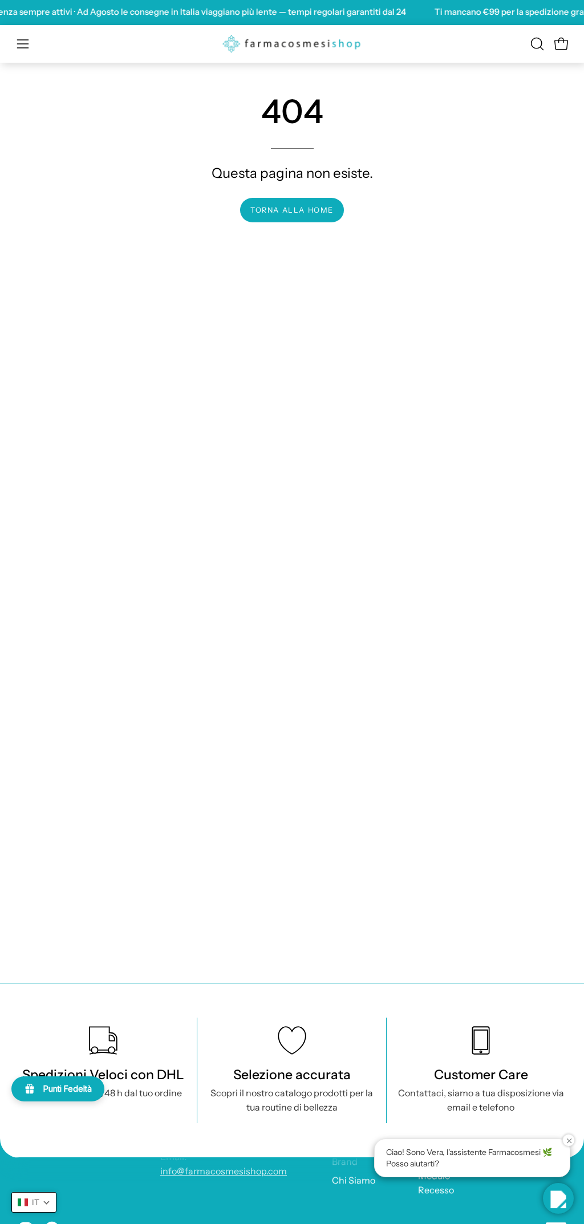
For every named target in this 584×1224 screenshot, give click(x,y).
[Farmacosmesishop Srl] (292, 44)
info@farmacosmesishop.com (223, 1171)
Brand (345, 1161)
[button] (536, 44)
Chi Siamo (353, 1180)
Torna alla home (292, 210)
